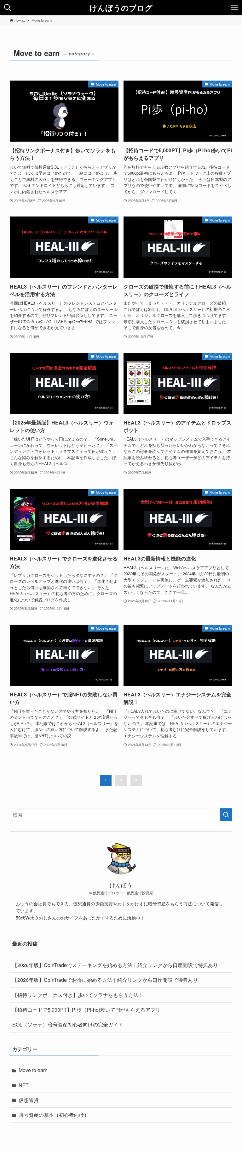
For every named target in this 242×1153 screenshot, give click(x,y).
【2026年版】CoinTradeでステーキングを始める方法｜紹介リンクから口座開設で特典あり (115, 965)
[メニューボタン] (234, 7)
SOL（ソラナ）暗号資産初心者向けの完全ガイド (67, 1024)
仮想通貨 (29, 1100)
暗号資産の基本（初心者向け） (54, 1114)
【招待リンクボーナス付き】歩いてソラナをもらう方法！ (77, 994)
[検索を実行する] (226, 814)
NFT (24, 1085)
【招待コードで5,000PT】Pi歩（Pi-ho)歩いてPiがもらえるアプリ (86, 1009)
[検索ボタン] (7, 7)
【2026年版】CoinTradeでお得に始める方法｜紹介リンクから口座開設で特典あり (105, 979)
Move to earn (33, 1070)
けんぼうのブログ (121, 7)
